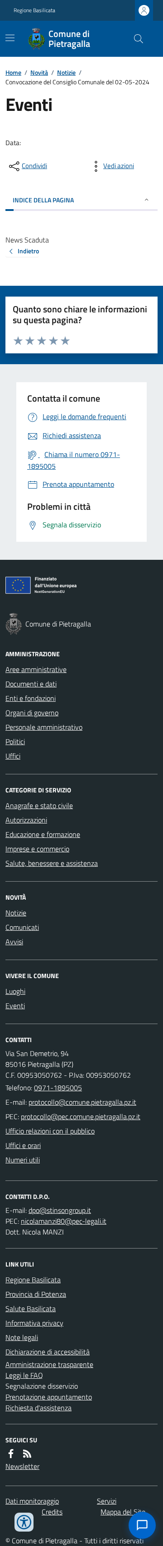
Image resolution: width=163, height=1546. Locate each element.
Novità (39, 72)
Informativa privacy (34, 1322)
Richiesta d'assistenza (38, 1407)
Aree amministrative (36, 669)
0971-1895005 (58, 1087)
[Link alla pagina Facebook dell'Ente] (10, 1453)
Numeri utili (22, 1159)
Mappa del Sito (123, 1511)
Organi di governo (31, 712)
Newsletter (22, 1466)
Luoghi (15, 991)
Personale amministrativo (43, 727)
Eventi (15, 1005)
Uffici (12, 755)
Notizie (66, 72)
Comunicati (22, 927)
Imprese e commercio (37, 848)
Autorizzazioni (26, 819)
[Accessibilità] (24, 1522)
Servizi (106, 1501)
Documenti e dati (31, 683)
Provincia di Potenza (35, 1294)
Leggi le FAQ (24, 1375)
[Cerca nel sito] (134, 39)
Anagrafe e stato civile (39, 805)
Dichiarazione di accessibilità (47, 1351)
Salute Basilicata (30, 1308)
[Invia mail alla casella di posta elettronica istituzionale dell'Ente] (82, 1102)
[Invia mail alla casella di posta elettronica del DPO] (60, 1210)
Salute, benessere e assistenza (51, 863)
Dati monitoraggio (32, 1501)
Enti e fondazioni (30, 698)
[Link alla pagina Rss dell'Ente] (27, 1453)
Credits (52, 1511)
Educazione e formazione (42, 834)
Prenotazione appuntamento (48, 1396)
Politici (15, 741)
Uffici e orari (23, 1145)
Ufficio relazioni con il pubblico (50, 1130)
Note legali (21, 1337)
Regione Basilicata (34, 10)
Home (13, 72)
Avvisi (14, 941)
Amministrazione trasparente (49, 1364)
